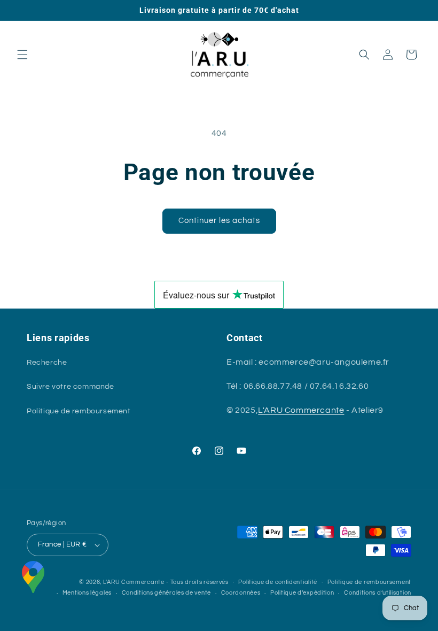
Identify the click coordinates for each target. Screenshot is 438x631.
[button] (22, 54)
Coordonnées (241, 593)
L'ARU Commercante (301, 410)
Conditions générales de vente (166, 593)
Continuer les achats (219, 221)
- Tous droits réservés (197, 582)
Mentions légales (87, 593)
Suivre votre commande (70, 386)
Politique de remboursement (79, 411)
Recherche (47, 362)
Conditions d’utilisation (377, 593)
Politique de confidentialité (277, 582)
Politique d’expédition (302, 593)
